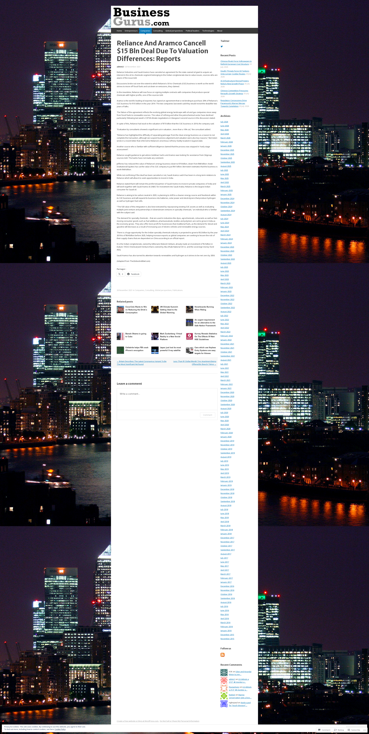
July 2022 (224, 315)
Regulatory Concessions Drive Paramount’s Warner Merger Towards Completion (234, 103)
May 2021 (225, 372)
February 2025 (227, 190)
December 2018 (227, 489)
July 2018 (224, 509)
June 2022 (225, 319)
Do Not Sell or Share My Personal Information (179, 721)
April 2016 (225, 618)
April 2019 (225, 473)
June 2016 (225, 610)
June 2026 (225, 125)
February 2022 (227, 335)
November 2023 (227, 251)
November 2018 (227, 493)
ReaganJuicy (234, 687)
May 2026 (225, 130)
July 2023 (224, 267)
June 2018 (225, 513)
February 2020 (227, 432)
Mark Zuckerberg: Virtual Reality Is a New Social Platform (171, 336)
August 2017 (226, 554)
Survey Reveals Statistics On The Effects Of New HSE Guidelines (206, 336)
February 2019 (227, 481)
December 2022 (227, 295)
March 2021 (225, 380)
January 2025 (226, 194)
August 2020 (226, 408)
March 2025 (225, 186)
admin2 (120, 66)
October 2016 (226, 594)
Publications (178, 290)
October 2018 (226, 497)
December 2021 (227, 344)
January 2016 (226, 630)
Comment (207, 415)
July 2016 (224, 606)
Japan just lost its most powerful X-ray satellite (170, 349)
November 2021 (227, 348)
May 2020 (225, 420)
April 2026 (225, 134)
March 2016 (225, 622)
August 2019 (226, 457)
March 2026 (225, 138)
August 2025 (226, 166)
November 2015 (227, 638)
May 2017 (225, 566)
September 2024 (228, 210)
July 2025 (224, 170)
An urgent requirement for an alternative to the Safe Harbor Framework (205, 322)
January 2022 (226, 340)
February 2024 (227, 239)
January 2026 (226, 146)
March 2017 (225, 574)
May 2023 (225, 275)
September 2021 (228, 356)
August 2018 (226, 505)
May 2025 (225, 178)
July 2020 (224, 412)
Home (119, 30)
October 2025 (226, 158)
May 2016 (225, 614)
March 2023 (225, 283)
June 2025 (225, 174)
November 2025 (227, 154)
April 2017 (225, 570)
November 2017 (227, 541)
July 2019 (224, 461)
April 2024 (225, 230)
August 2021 (226, 360)
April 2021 (225, 376)
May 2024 (225, 226)
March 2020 (225, 428)
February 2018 (227, 529)
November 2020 (227, 396)
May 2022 (225, 323)
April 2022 (225, 327)
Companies (145, 30)
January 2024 (226, 243)
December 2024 (227, 198)
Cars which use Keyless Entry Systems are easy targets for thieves (205, 350)
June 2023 (225, 271)
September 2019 (228, 453)
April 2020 (225, 424)
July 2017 (224, 558)
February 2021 (227, 384)
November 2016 (227, 590)
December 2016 (227, 586)
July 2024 (224, 218)
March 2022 (225, 331)
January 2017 (226, 582)
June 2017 (225, 562)
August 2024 (226, 214)
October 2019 (226, 449)
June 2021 (225, 368)
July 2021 (224, 364)
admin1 (232, 679)
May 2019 (225, 469)
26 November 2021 (133, 66)
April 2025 (225, 182)
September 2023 (228, 259)
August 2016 (226, 602)
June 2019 (225, 465)
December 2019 (227, 440)
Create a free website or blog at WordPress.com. (138, 721)
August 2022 (226, 311)
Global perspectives (174, 30)
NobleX (232, 694)
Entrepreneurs (131, 30)
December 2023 (227, 247)
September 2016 (228, 598)
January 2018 (226, 533)
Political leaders (192, 30)
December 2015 (227, 634)
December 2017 (227, 537)
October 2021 (226, 352)
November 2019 (227, 445)
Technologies (208, 30)
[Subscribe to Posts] (223, 656)
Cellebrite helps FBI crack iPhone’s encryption (136, 349)
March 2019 (225, 477)
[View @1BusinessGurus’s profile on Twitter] (222, 46)
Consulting (158, 30)
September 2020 (228, 404)
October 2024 (226, 206)
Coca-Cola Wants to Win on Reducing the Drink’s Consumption (136, 309)
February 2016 (227, 626)
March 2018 (225, 525)
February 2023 (227, 287)
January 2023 (226, 291)
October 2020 (226, 400)
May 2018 (225, 517)
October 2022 (226, 303)
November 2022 (227, 299)
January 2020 (226, 436)
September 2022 (228, 307)
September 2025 (228, 162)
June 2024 (225, 222)
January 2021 (226, 388)
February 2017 (227, 578)
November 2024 (227, 202)
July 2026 (224, 121)
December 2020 (227, 392)
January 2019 (226, 485)
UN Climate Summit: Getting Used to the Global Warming (169, 309)
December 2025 (227, 150)
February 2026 (227, 142)
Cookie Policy (60, 729)
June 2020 (225, 416)
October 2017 (226, 545)
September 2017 (228, 550)
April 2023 (225, 279)
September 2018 (228, 501)
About (219, 30)
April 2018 (225, 521)
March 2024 (225, 235)
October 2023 (226, 255)
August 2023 (226, 263)
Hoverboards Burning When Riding (204, 308)
